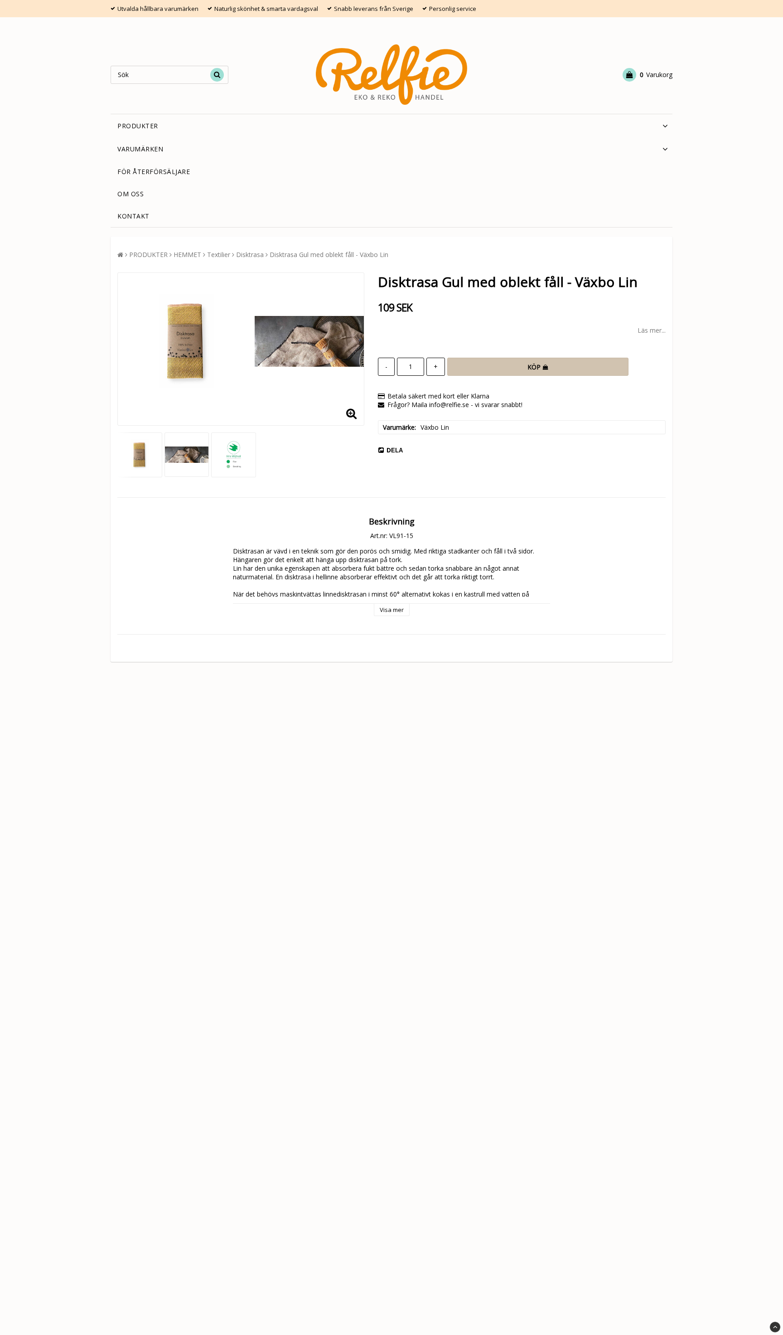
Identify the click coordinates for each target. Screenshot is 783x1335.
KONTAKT (133, 216)
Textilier (218, 254)
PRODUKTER (137, 125)
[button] (647, 74)
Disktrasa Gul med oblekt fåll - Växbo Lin (329, 254)
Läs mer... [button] (652, 330)
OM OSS (130, 193)
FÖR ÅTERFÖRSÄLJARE (153, 171)
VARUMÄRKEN (140, 149)
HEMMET (187, 254)
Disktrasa (250, 254)
